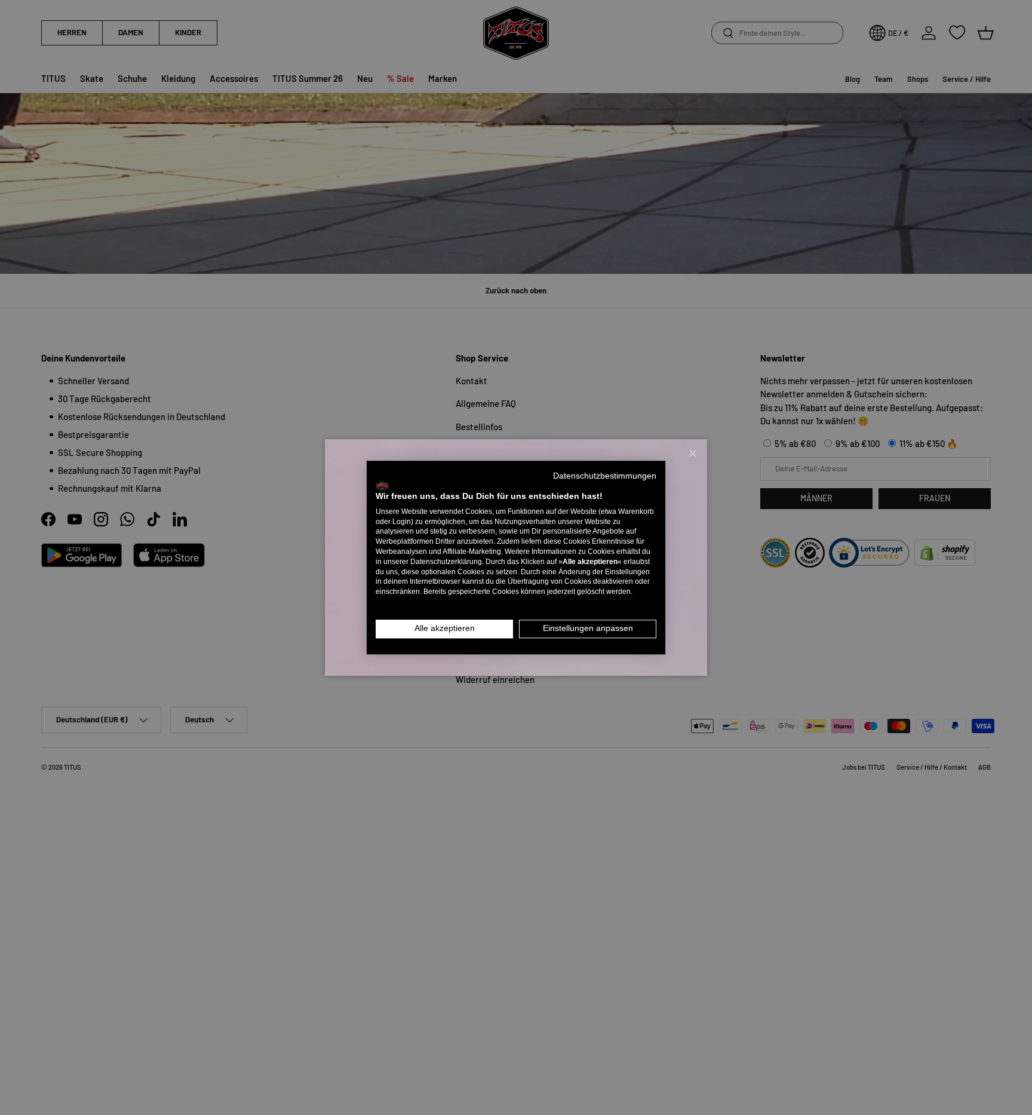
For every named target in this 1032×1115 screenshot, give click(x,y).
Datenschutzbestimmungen (604, 475)
